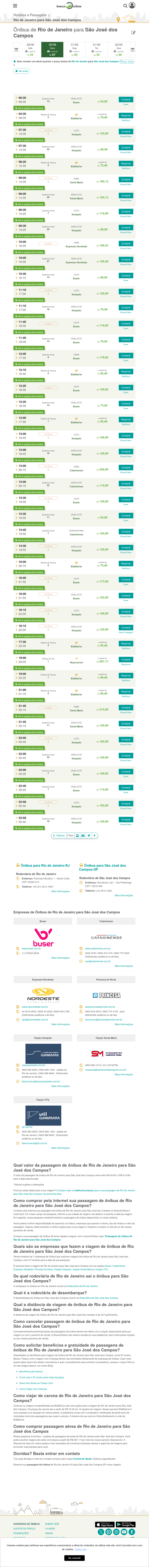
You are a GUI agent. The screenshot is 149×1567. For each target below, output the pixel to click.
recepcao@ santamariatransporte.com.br (105, 1069)
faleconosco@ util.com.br (34, 1143)
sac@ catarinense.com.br (98, 961)
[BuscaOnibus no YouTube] (124, 1532)
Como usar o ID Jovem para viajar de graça (41, 1377)
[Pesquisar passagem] (125, 5)
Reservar (126, 115)
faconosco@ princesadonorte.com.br (103, 1019)
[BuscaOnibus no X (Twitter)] (101, 1532)
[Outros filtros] (95, 835)
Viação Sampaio (62, 1269)
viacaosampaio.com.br (33, 1065)
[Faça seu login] (132, 5)
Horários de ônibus (26, 1524)
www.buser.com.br (31, 948)
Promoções (21, 1533)
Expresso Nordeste (23, 1269)
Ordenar (60, 835)
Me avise (23, 71)
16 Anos (50, 1528)
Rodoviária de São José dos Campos (98, 1297)
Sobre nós (52, 1524)
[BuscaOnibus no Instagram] (116, 1532)
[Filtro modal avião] (89, 835)
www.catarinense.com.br (97, 948)
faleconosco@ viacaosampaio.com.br (41, 1081)
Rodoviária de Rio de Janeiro (82, 1286)
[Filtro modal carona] (83, 835)
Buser (108, 1265)
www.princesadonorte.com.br (100, 1006)
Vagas (49, 1533)
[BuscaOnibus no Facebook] (132, 1532)
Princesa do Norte (43, 1269)
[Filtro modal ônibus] (77, 835)
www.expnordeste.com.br (35, 1006)
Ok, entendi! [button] (74, 1558)
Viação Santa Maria (82, 1269)
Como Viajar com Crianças (33, 1389)
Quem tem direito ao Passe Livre (36, 1383)
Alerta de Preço (24, 1528)
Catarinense (118, 1265)
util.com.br (27, 1127)
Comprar (126, 99)
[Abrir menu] (15, 5)
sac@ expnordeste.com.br (35, 1019)
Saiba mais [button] (81, 1549)
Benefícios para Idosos (31, 1371)
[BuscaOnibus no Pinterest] (108, 1532)
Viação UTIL (101, 1269)
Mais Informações (61, 891)
